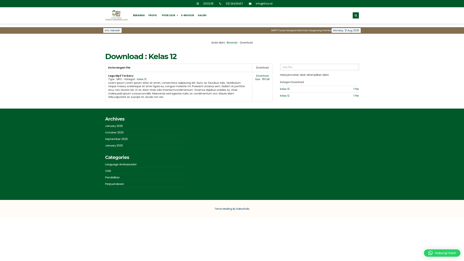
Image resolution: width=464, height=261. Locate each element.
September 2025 (116, 139)
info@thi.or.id (264, 3)
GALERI (202, 15)
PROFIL (152, 15)
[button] (442, 253)
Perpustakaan (114, 184)
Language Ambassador (121, 164)
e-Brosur (187, 15)
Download (262, 76)
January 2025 (114, 145)
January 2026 (114, 126)
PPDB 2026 (168, 15)
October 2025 (114, 132)
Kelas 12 (141, 79)
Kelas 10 (285, 89)
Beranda (232, 42)
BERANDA (139, 15)
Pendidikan (112, 177)
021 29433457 (234, 3)
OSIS (108, 171)
